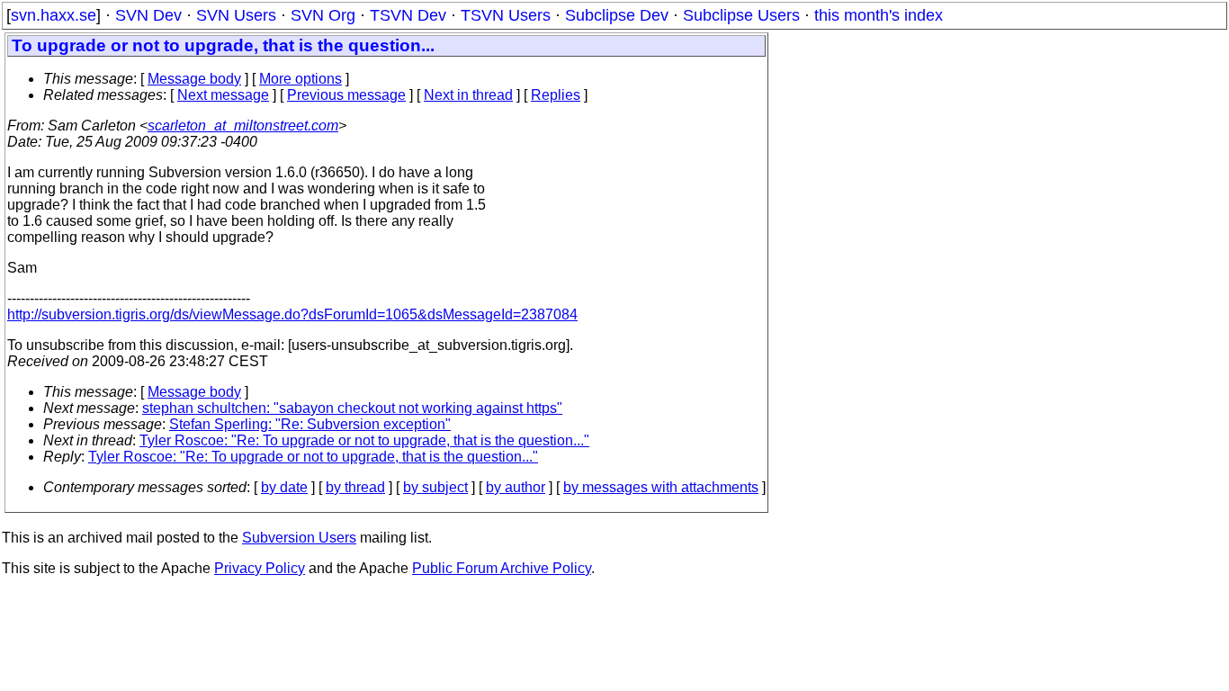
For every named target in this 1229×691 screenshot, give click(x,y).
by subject (435, 487)
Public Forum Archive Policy (501, 568)
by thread (355, 487)
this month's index (878, 15)
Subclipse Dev (616, 15)
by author (515, 487)
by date (284, 487)
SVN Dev (148, 15)
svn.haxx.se (53, 15)
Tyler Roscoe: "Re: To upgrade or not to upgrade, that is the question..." (364, 440)
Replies (555, 95)
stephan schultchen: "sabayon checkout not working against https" (352, 408)
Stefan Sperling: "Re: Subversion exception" (310, 424)
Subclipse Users (741, 15)
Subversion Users (299, 537)
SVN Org (323, 15)
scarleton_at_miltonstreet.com (243, 125)
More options (300, 78)
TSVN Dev (408, 15)
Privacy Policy (259, 568)
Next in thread (468, 95)
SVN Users (236, 15)
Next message (223, 95)
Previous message (346, 95)
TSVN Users (506, 15)
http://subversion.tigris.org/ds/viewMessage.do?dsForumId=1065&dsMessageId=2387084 (292, 314)
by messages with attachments (660, 487)
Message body (194, 78)
